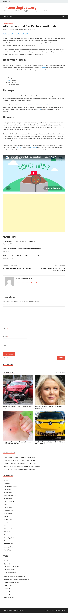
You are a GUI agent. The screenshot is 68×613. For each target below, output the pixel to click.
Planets (6, 516)
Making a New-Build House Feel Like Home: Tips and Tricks (22, 466)
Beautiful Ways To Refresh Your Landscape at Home (19, 469)
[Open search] (63, 17)
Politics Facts (8, 519)
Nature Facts (8, 507)
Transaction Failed (10, 572)
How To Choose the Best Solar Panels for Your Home (20, 463)
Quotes (6, 523)
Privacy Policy (8, 585)
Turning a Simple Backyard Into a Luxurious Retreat (19, 457)
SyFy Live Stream (9, 597)
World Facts (7, 550)
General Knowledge (10, 495)
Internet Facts (8, 498)
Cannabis (7, 483)
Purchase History (10, 569)
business (19, 147)
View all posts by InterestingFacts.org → (27, 282)
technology (33, 147)
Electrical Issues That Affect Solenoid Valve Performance (22, 249)
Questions (7, 588)
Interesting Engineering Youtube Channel (16, 579)
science (44, 67)
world (39, 109)
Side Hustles (7, 532)
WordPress (55, 610)
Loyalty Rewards (9, 501)
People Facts (8, 513)
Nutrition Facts (8, 510)
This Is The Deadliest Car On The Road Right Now (17, 407)
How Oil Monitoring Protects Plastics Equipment (19, 241)
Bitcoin (6, 480)
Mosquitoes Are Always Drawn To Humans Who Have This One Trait (17, 443)
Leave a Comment (31, 29)
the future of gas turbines (51, 105)
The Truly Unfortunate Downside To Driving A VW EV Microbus (50, 443)
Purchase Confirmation (12, 566)
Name (5, 328)
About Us (7, 561)
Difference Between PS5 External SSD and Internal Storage (23, 256)
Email (5, 337)
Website (6, 345)
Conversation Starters (10, 486)
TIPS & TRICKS (8, 544)
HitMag (63, 610)
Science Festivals (9, 529)
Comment (7, 305)
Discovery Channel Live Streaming (14, 576)
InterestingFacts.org (20, 7)
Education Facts (9, 492)
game (49, 150)
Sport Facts (7, 535)
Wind (9, 80)
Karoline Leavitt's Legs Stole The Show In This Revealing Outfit (49, 407)
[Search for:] (34, 358)
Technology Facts (8, 23)
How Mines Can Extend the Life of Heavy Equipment (20, 460)
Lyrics (5, 504)
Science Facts (8, 526)
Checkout (7, 564)
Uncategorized (8, 547)
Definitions (7, 489)
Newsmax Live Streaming (11, 582)
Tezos (5, 541)
